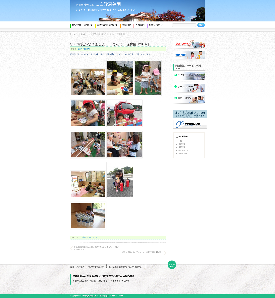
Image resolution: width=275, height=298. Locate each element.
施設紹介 (126, 25)
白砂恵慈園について (107, 25)
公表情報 (181, 144)
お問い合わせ (156, 25)
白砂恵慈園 (182, 153)
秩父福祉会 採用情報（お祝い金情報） (126, 267)
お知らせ (82, 34)
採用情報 (181, 147)
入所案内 (140, 25)
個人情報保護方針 (96, 267)
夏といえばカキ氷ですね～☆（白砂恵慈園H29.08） (142, 252)
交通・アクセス (77, 267)
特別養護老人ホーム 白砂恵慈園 (96, 296)
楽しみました (94, 237)
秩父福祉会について (82, 25)
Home (72, 34)
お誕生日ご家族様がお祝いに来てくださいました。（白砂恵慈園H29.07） (96, 248)
